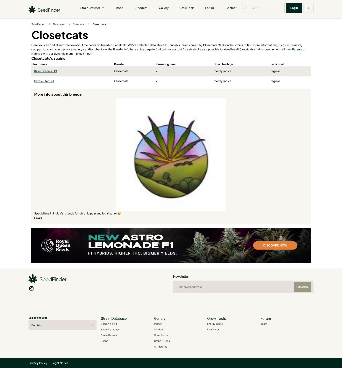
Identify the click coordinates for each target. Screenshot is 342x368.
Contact (231, 8)
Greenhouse (161, 335)
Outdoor (159, 329)
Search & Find (109, 323)
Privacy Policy (37, 363)
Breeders (140, 8)
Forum (209, 8)
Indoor (158, 323)
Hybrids (36, 53)
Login (294, 8)
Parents (297, 49)
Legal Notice (60, 363)
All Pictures (160, 346)
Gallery (164, 8)
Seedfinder (38, 24)
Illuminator (213, 329)
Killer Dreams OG (45, 71)
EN (308, 8)
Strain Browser (90, 8)
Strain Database (110, 329)
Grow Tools (186, 8)
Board (263, 323)
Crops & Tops (162, 340)
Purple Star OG (44, 81)
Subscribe (303, 286)
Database (58, 24)
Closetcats (99, 24)
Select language (37, 317)
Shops (119, 8)
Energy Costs (215, 323)
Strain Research (110, 335)
